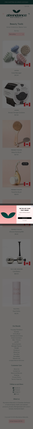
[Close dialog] (32, 206)
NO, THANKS (25, 220)
